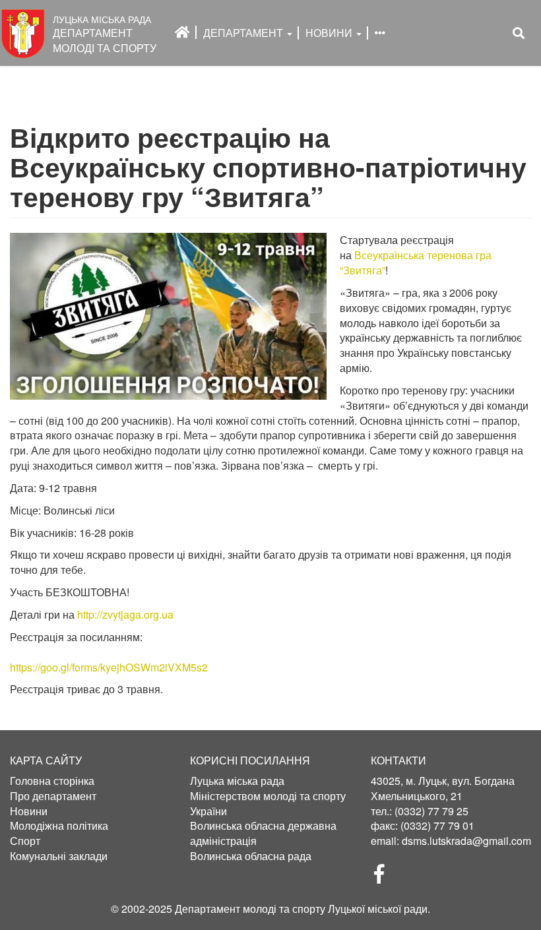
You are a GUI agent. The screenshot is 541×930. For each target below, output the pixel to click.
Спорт (25, 841)
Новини (330, 32)
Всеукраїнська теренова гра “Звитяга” (416, 262)
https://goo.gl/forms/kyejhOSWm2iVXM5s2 (109, 667)
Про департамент (53, 796)
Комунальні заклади (59, 856)
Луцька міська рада (237, 781)
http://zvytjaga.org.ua (125, 614)
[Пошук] (519, 33)
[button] (168, 316)
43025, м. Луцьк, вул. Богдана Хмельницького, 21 (443, 788)
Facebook (384, 877)
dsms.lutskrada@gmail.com (466, 840)
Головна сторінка (52, 781)
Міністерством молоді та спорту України (268, 804)
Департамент (244, 32)
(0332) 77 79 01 (437, 825)
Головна (182, 32)
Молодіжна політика (59, 826)
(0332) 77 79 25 (431, 811)
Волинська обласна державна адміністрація (263, 833)
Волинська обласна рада (250, 856)
